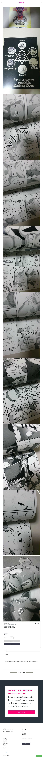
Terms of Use (24, 734)
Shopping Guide (24, 729)
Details (5, 650)
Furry (4, 742)
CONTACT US (21, 712)
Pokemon (4, 745)
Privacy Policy (24, 733)
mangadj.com (6, 623)
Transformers (5, 746)
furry (5, 632)
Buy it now (12, 644)
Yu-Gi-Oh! (4, 748)
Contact (39, 756)
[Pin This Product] (38, 623)
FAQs (23, 732)
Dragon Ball (5, 740)
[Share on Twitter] (37, 623)
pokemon (6, 633)
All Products (5, 738)
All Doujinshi (5, 739)
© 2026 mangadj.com (6, 755)
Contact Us (23, 730)
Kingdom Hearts (5, 743)
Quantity (5, 637)
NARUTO (4, 744)
